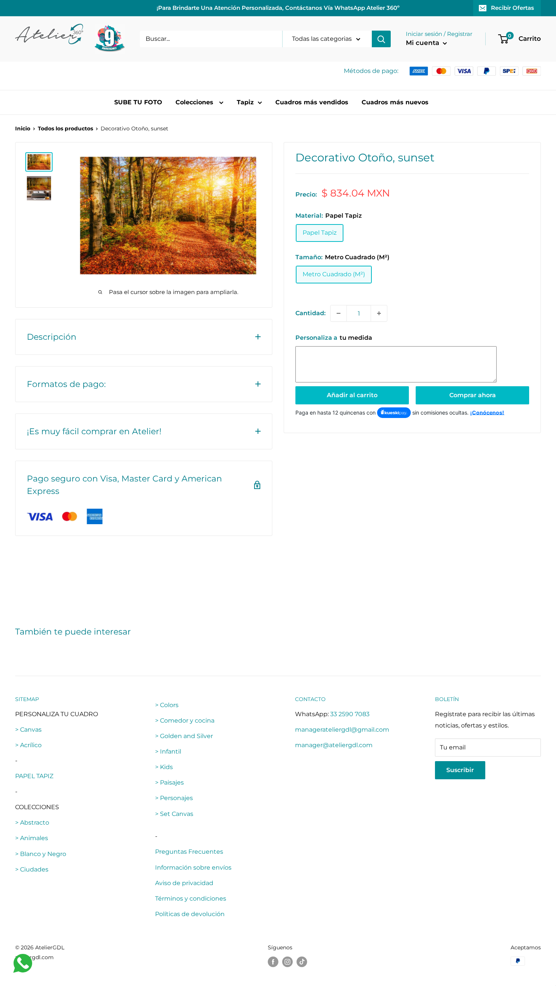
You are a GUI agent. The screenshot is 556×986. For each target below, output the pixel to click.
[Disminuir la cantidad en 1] (338, 313)
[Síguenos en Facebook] (273, 962)
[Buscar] (381, 39)
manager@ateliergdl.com (334, 745)
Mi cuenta (423, 42)
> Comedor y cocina (184, 720)
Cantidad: (310, 313)
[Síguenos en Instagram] (287, 962)
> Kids (164, 767)
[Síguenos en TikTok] (302, 962)
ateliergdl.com (34, 957)
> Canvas (28, 729)
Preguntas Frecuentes (189, 851)
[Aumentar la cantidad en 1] (379, 313)
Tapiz (245, 102)
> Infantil (168, 751)
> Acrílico (28, 745)
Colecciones (195, 102)
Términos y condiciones (190, 898)
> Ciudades (31, 869)
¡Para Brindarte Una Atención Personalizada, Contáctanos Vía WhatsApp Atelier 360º (278, 7)
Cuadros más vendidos (311, 102)
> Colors (167, 705)
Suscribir (460, 770)
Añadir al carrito (352, 395)
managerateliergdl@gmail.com (342, 729)
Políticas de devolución (190, 914)
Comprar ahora (472, 395)
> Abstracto (32, 822)
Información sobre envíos (193, 867)
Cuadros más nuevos (395, 102)
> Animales (31, 838)
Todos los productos (65, 128)
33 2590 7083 (350, 714)
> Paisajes (169, 782)
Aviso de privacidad (184, 883)
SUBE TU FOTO (138, 102)
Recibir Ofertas (512, 7)
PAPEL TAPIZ (34, 776)
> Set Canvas (174, 813)
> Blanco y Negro (40, 854)
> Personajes (174, 798)
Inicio (22, 128)
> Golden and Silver (184, 736)
